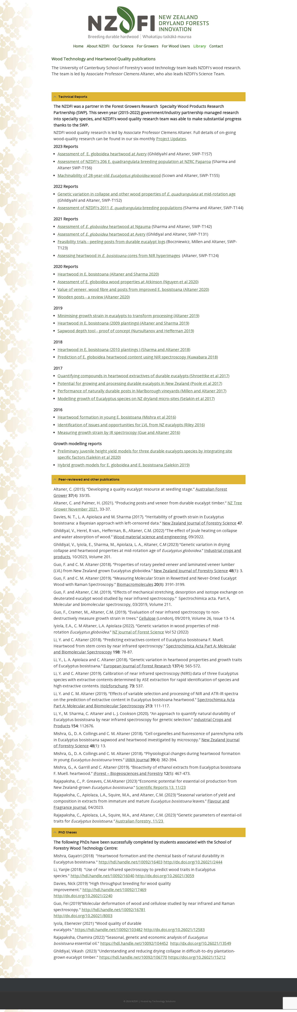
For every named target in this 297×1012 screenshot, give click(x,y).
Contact (216, 46)
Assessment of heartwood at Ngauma (104, 226)
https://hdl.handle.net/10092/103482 (109, 929)
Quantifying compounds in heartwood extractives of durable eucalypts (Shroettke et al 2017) (143, 375)
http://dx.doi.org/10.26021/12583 (174, 929)
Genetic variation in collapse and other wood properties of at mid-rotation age (147, 194)
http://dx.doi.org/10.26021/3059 (164, 875)
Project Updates (171, 138)
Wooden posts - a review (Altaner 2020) (94, 297)
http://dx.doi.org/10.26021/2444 (192, 862)
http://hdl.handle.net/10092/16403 (130, 862)
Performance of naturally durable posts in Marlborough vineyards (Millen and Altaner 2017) (142, 391)
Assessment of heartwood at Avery (101, 234)
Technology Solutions (163, 1001)
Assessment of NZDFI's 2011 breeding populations (120, 207)
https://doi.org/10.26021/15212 (196, 957)
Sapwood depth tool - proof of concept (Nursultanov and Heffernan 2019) (126, 331)
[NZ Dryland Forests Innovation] (148, 38)
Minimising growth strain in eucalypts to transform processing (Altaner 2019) (128, 315)
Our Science (123, 46)
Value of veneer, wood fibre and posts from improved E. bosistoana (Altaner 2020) (133, 289)
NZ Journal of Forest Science (138, 632)
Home (78, 46)
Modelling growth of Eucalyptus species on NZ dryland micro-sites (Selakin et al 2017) (136, 398)
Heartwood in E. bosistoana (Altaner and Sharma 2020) (108, 274)
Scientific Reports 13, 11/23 (161, 787)
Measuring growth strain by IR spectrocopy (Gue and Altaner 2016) (119, 432)
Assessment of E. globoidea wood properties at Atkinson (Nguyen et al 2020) (128, 281)
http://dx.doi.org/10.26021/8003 (83, 915)
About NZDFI (98, 46)
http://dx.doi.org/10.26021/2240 (83, 895)
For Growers (147, 46)
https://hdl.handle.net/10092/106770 (133, 957)
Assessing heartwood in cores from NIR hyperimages (119, 255)
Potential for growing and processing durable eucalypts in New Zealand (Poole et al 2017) (140, 383)
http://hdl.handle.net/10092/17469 (114, 889)
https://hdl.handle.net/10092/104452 (134, 943)
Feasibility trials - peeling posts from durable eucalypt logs (111, 241)
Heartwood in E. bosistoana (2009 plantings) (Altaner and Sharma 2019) (123, 323)
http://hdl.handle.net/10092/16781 (113, 909)
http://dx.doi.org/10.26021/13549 (200, 943)
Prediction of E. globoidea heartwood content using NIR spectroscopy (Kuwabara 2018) (138, 357)
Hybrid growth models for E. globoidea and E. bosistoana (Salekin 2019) (124, 465)
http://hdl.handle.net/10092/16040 (102, 875)
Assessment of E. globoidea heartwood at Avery (102, 154)
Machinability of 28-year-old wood (109, 175)
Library (199, 46)
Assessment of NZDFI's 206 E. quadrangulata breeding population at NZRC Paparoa (134, 161)
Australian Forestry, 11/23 (140, 821)
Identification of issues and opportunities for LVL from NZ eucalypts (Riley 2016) (131, 425)
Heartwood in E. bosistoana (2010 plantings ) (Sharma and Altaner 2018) (124, 349)
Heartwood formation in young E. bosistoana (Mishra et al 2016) (117, 417)
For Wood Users (176, 46)
